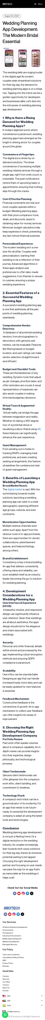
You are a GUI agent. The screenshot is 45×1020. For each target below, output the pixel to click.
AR (38, 429)
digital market (15, 489)
